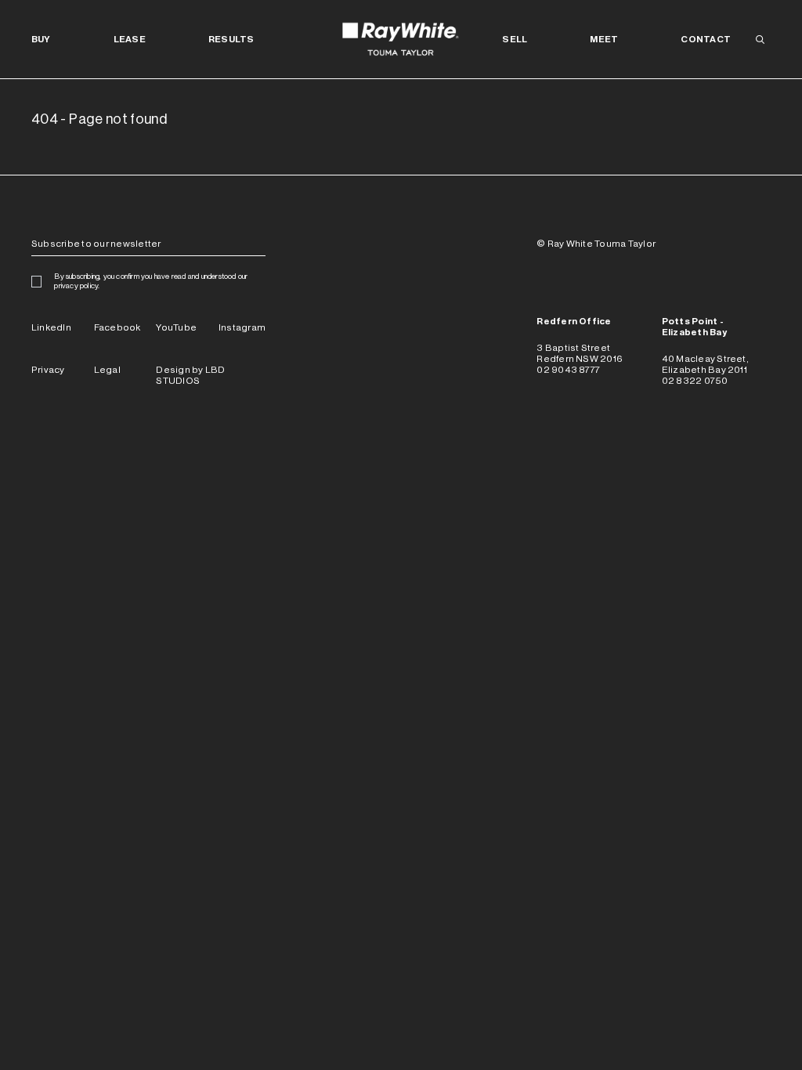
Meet (604, 39)
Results (231, 39)
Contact (706, 39)
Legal (107, 369)
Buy (41, 39)
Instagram (242, 327)
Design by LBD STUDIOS (190, 375)
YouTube (176, 327)
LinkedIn (51, 327)
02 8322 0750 (695, 380)
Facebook (117, 327)
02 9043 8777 (568, 369)
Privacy (48, 369)
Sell (514, 39)
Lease (130, 39)
